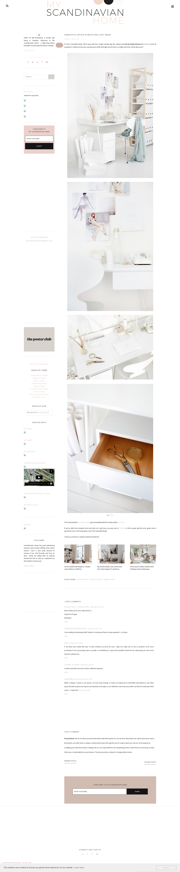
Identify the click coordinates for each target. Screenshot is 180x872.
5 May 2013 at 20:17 (87, 665)
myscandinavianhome (11, 862)
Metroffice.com (83, 690)
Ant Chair (121, 522)
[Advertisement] (39, 194)
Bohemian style (39, 397)
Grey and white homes (39, 394)
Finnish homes (39, 386)
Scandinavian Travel (39, 375)
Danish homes (39, 381)
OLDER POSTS (150, 762)
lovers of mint (72, 665)
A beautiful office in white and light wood (87, 35)
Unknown (68, 679)
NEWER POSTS (70, 761)
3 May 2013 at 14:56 (96, 607)
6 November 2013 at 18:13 (83, 679)
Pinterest (146, 44)
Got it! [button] (166, 868)
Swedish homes (39, 378)
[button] (59, 45)
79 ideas (111, 515)
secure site (26, 862)
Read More (29, 50)
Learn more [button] (79, 868)
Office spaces (96, 579)
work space (109, 579)
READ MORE (29, 566)
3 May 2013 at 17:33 (95, 629)
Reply (66, 622)
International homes (39, 389)
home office (83, 579)
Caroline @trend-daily (75, 629)
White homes (39, 392)
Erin (66, 643)
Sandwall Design (84, 522)
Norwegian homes (39, 383)
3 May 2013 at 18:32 (76, 643)
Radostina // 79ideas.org (76, 607)
